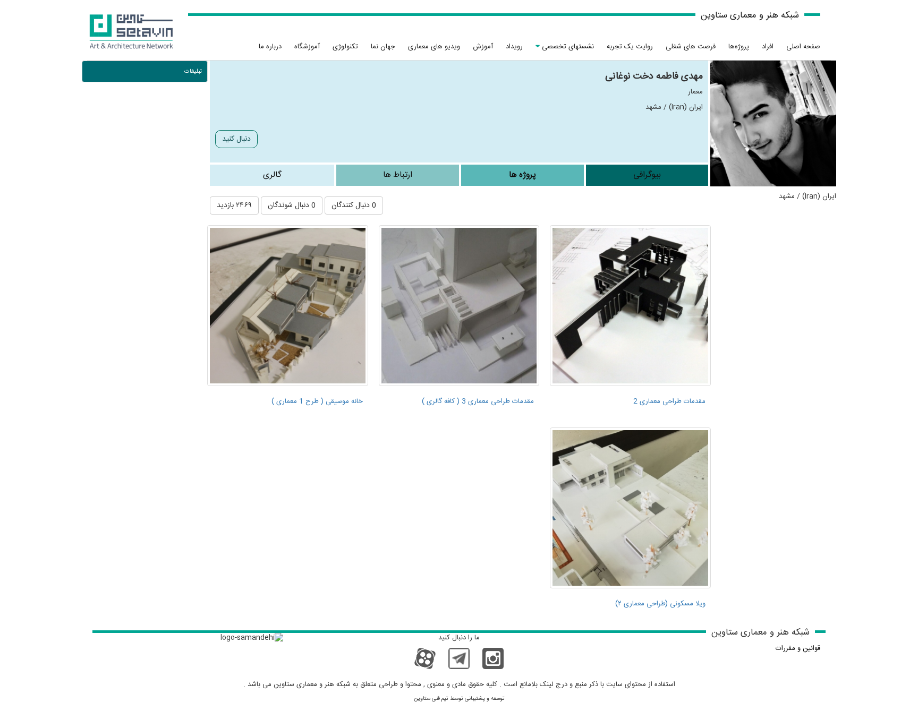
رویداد (514, 47)
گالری (272, 175)
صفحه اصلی (803, 47)
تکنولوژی (345, 47)
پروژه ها (522, 175)
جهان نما (383, 47)
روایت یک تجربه (630, 47)
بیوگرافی (647, 175)
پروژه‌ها (738, 47)
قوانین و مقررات (798, 648)
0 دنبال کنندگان (354, 205)
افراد (768, 47)
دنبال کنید (236, 139)
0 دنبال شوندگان (292, 205)
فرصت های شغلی (691, 47)
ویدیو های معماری (434, 47)
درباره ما (270, 47)
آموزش (483, 47)
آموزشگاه (307, 47)
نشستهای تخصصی (567, 47)
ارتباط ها (397, 175)
